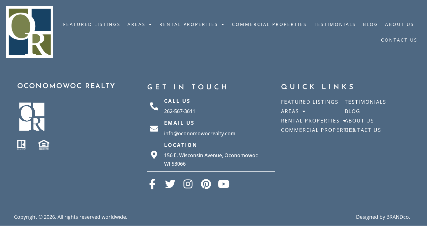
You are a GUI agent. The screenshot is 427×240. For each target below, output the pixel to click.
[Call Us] (154, 106)
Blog (370, 24)
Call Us (177, 101)
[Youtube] (224, 184)
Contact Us (399, 40)
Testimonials (335, 24)
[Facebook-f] (152, 184)
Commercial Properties (269, 24)
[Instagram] (188, 184)
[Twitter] (170, 184)
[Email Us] (154, 128)
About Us (399, 24)
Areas (137, 24)
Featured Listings (92, 24)
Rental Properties (188, 24)
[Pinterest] (206, 184)
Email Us (179, 122)
